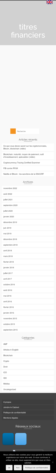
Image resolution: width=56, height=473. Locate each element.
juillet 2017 (8, 273)
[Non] (52, 462)
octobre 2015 (9, 324)
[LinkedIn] (8, 439)
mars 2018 (8, 256)
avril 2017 (7, 278)
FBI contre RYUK (10, 168)
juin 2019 (7, 227)
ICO (5, 372)
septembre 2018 (10, 244)
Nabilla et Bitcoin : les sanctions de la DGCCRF (23, 174)
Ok (9, 468)
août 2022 (7, 193)
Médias (6, 383)
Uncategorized (9, 389)
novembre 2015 (10, 318)
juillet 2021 (8, 199)
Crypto (6, 361)
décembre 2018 (10, 239)
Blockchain (9, 118)
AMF (5, 344)
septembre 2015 (10, 329)
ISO (5, 378)
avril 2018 (7, 250)
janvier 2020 (8, 216)
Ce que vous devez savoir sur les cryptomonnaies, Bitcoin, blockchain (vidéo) (25, 147)
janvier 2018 (8, 267)
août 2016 (7, 290)
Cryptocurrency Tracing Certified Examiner (21, 162)
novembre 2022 (10, 188)
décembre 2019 (10, 222)
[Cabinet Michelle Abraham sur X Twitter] (21, 439)
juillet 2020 (8, 210)
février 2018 (8, 261)
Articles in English (10, 349)
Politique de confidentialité (36, 468)
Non (18, 468)
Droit (14, 118)
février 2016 (8, 307)
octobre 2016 (9, 284)
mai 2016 (7, 295)
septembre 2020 (10, 205)
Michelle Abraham (14, 99)
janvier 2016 (8, 312)
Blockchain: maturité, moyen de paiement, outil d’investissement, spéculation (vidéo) (23, 155)
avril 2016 (7, 301)
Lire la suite (28, 112)
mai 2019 (7, 233)
